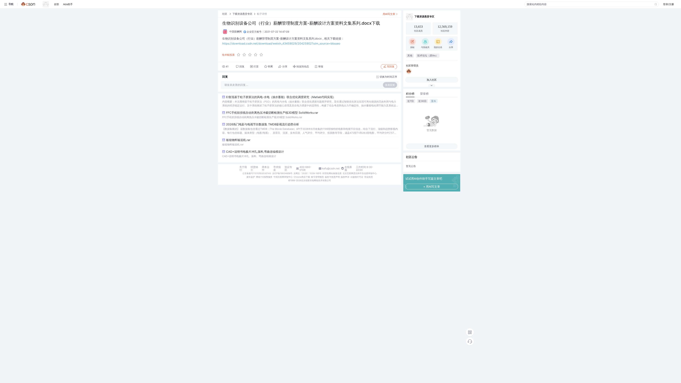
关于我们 (243, 168)
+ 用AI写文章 (431, 186)
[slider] (251, 55)
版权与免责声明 (332, 177)
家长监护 (251, 177)
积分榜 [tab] (410, 93)
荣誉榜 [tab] (424, 93)
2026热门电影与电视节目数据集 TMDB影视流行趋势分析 (262, 124)
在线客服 (348, 168)
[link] (225, 13)
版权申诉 (345, 177)
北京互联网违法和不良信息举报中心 (360, 173)
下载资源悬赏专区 (242, 13)
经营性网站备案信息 (332, 173)
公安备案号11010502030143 (256, 173)
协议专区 (288, 168)
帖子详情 (262, 13)
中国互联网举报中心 (283, 177)
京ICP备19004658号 (282, 173)
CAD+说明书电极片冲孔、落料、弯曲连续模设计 (249, 156)
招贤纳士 (254, 168)
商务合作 (265, 168)
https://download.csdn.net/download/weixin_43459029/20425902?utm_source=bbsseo (281, 43)
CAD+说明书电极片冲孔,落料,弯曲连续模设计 (255, 151)
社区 (225, 13)
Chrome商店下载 (302, 177)
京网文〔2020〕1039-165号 (307, 173)
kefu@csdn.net (331, 168)
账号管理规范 (317, 177)
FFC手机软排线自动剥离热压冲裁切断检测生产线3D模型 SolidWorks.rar (272, 112)
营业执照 (368, 177)
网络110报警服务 (264, 177)
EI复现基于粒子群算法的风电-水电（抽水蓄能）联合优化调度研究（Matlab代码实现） (281, 97)
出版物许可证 (356, 177)
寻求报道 (277, 168)
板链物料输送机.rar (238, 140)
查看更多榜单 (431, 146)
